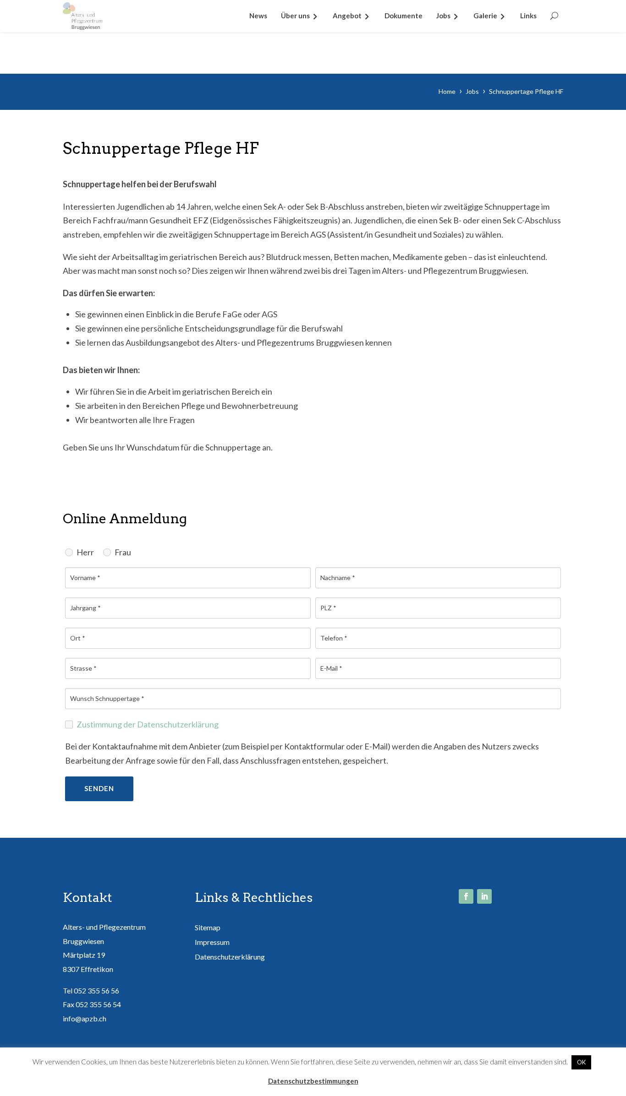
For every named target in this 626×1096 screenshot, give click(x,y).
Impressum (212, 942)
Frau (123, 552)
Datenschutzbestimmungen (313, 1081)
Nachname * (337, 578)
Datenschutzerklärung (230, 956)
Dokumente (403, 15)
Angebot (347, 15)
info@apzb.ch (84, 1018)
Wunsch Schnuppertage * (107, 698)
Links (528, 15)
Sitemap (207, 927)
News (258, 15)
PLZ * (328, 608)
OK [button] (581, 1062)
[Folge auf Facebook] (466, 896)
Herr (85, 552)
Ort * (77, 638)
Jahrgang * (85, 608)
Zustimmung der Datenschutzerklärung (148, 724)
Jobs (443, 15)
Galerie (485, 15)
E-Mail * (331, 668)
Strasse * (83, 668)
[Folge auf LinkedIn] (484, 896)
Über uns (295, 15)
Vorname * (85, 578)
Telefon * (333, 638)
